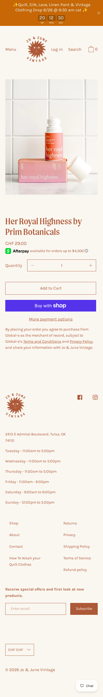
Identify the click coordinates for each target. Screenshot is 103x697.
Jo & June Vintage (37, 669)
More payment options (51, 319)
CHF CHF (15, 650)
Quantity (13, 265)
